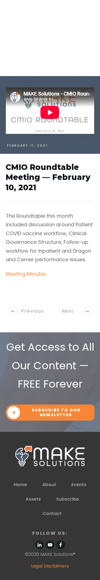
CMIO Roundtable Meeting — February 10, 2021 (48, 177)
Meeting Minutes (26, 273)
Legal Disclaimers (50, 566)
